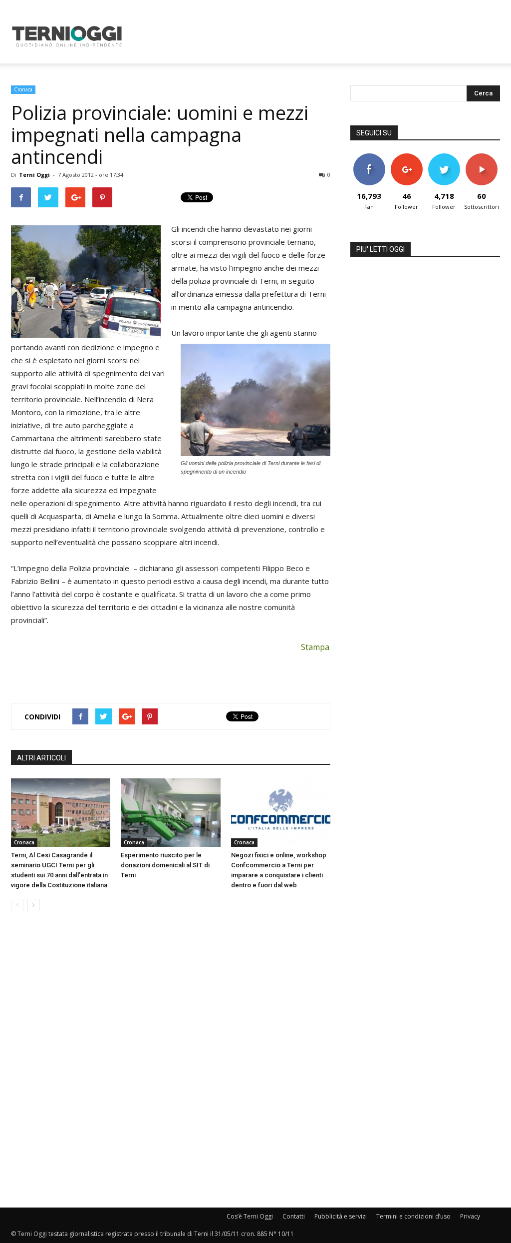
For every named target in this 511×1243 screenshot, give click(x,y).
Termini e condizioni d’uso (413, 1216)
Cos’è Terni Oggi (250, 1216)
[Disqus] (170, 1060)
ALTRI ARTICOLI (41, 758)
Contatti (293, 1216)
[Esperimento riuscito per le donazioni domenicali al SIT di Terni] (170, 812)
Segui (406, 157)
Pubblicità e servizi (340, 1216)
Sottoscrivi (482, 157)
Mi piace (369, 157)
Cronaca (23, 89)
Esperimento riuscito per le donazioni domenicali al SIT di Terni (165, 865)
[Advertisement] (318, 36)
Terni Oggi (34, 174)
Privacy (470, 1216)
